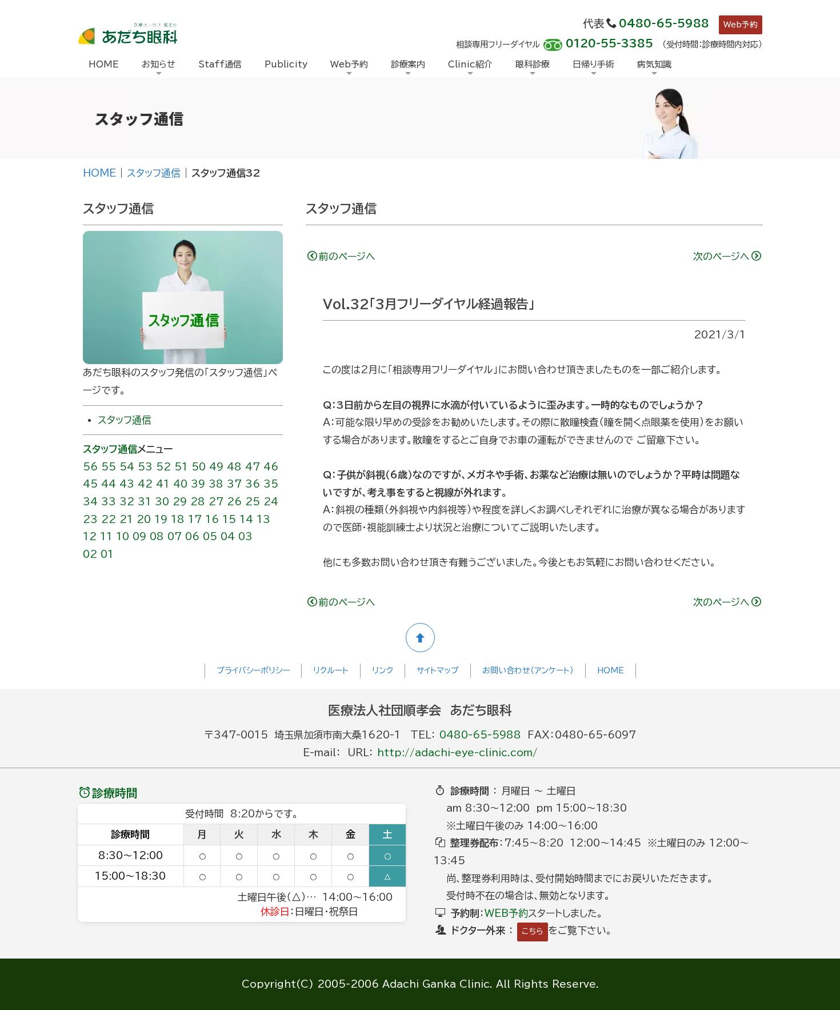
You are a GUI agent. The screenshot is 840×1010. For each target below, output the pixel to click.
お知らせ (158, 64)
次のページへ (721, 256)
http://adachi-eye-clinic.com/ (457, 752)
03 (245, 536)
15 (229, 519)
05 (210, 536)
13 (263, 519)
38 (216, 484)
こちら (532, 931)
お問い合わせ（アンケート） (528, 670)
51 (181, 467)
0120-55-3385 (609, 43)
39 (198, 484)
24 (270, 501)
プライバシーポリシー (253, 670)
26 (234, 501)
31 (144, 501)
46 (270, 467)
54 (126, 467)
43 (126, 484)
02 (90, 554)
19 (160, 519)
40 (180, 484)
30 (162, 501)
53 (145, 467)
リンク (382, 670)
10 (122, 536)
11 (106, 536)
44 (108, 484)
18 (178, 519)
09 (139, 536)
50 (198, 467)
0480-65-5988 (664, 23)
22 (108, 519)
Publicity (286, 64)
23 (90, 519)
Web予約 (740, 25)
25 (252, 501)
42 (145, 484)
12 (90, 536)
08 (157, 536)
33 (108, 501)
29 (180, 501)
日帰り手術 (593, 64)
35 (270, 484)
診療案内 (408, 64)
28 (197, 501)
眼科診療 (532, 64)
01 (107, 554)
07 (174, 536)
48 (234, 467)
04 (228, 536)
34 (90, 501)
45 (90, 484)
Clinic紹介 (470, 64)
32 (126, 501)
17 (195, 519)
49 (216, 467)
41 (163, 484)
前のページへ (347, 256)
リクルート (331, 670)
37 (234, 484)
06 (192, 536)
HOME (104, 64)
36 (252, 484)
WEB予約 (506, 913)
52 (163, 467)
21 (126, 519)
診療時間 (115, 793)
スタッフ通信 (154, 173)
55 (108, 467)
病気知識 (654, 64)
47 (252, 467)
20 (144, 519)
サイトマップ (438, 670)
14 (246, 519)
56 (90, 467)
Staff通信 (220, 64)
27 (216, 501)
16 (212, 519)
